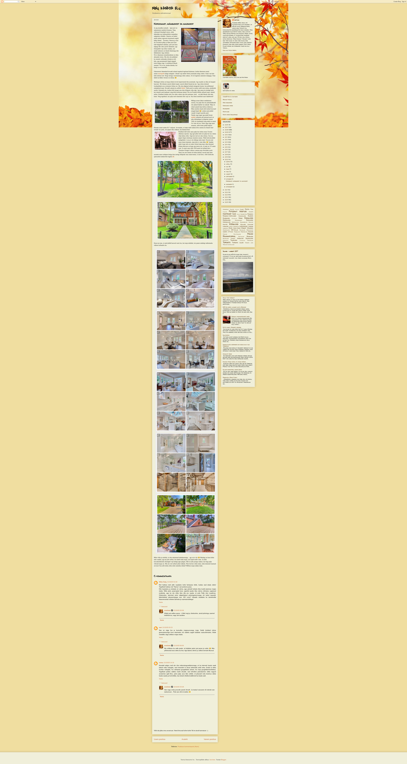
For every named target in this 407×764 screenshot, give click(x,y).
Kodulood (248, 218)
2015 (226, 147)
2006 (227, 125)
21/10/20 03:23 (167, 627)
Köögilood (233, 224)
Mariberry (226, 109)
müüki (193, 117)
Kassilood (226, 218)
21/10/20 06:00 (179, 645)
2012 (226, 140)
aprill (228, 164)
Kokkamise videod (228, 106)
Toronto (226, 242)
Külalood (243, 224)
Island (238, 214)
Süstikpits (225, 240)
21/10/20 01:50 (172, 582)
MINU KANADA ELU (166, 8)
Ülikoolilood (230, 244)
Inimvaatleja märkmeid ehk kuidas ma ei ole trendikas (236, 345)
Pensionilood (244, 232)
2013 (226, 142)
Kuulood (251, 222)
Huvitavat (227, 213)
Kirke (241, 218)
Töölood (225, 244)
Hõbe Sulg (163, 582)
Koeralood (227, 220)
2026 (227, 202)
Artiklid (237, 209)
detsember (229, 187)
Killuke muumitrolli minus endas (232, 370)
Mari (230, 228)
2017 (226, 152)
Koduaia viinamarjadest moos (240, 316)
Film (252, 209)
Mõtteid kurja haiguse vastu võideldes (234, 307)
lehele (183, 88)
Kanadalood (242, 216)
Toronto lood (249, 242)
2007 (227, 127)
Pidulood (250, 232)
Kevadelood (234, 218)
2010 (226, 135)
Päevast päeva (227, 99)
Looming (250, 226)
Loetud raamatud (234, 226)
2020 (227, 159)
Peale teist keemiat (229, 298)
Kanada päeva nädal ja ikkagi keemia (234, 362)
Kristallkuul (235, 222)
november (229, 184)
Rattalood (241, 236)
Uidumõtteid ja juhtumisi (230, 97)
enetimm (167, 610)
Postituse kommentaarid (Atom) (188, 746)
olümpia (225, 232)
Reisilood (250, 236)
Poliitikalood (237, 234)
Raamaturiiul (229, 236)
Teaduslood (242, 240)
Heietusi (243, 211)
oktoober (229, 179)
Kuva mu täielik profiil (229, 50)
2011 (226, 137)
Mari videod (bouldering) (230, 115)
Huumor (251, 211)
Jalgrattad (243, 214)
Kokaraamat (238, 220)
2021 (226, 190)
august (228, 174)
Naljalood (242, 230)
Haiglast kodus (227, 354)
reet (160, 627)
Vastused (164, 606)
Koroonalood (226, 222)
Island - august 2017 (230, 251)
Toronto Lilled (238, 243)
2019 (226, 157)
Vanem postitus (210, 739)
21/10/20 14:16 (169, 662)
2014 (226, 144)
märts (228, 162)
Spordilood (240, 238)
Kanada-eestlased (229, 216)
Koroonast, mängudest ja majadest (237, 181)
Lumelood (225, 228)
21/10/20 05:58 (179, 610)
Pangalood (237, 232)
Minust (243, 228)
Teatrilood (250, 240)
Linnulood (225, 226)
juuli (227, 171)
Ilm (234, 213)
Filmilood (225, 211)
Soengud (233, 238)
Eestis (247, 209)
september (229, 176)
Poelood (225, 234)
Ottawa (230, 232)
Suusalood (249, 238)
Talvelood (233, 240)
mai (227, 167)
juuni (228, 169)
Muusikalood (226, 230)
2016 (226, 149)
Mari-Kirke (236, 228)
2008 (227, 130)
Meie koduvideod (227, 103)
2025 (226, 200)
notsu (161, 662)
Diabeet (242, 209)
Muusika (250, 228)
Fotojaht (233, 211)
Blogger (223, 760)
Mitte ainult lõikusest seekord (232, 327)
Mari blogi (226, 112)
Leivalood (250, 224)
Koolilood (249, 220)
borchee (212, 760)
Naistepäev (226, 335)
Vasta (161, 602)
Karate (250, 216)
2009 (227, 132)
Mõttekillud (234, 230)
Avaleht (185, 739)
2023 (226, 195)
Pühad (250, 233)
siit (173, 156)
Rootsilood (226, 238)
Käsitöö (225, 224)
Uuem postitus (159, 739)
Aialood (232, 209)
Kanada (250, 214)
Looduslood (243, 226)
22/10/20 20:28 (179, 687)
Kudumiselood (243, 222)
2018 (226, 154)
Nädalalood (250, 230)
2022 (226, 192)
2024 (226, 197)
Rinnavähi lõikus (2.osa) (230, 377)
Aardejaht (226, 209)
